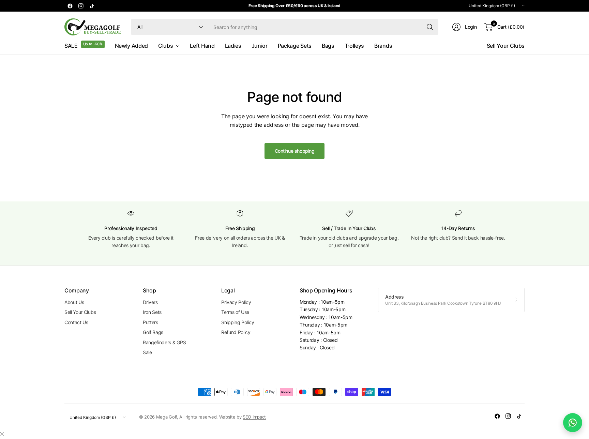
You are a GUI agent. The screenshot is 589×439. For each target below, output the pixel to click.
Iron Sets (152, 312)
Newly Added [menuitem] (131, 45)
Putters (150, 322)
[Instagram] (80, 5)
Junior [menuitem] (260, 45)
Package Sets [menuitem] (295, 45)
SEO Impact (254, 417)
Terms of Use (235, 312)
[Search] (429, 27)
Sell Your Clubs (506, 45)
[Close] (2, 434)
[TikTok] (91, 5)
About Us (74, 302)
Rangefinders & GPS (164, 342)
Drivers (150, 302)
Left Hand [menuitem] (202, 45)
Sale (147, 352)
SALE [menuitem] (71, 45)
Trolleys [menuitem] (354, 45)
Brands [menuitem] (383, 45)
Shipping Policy (237, 322)
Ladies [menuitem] (233, 45)
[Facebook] (69, 5)
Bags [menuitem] (328, 45)
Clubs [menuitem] (165, 45)
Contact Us (76, 322)
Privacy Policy (236, 302)
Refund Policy (236, 332)
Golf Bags (153, 332)
